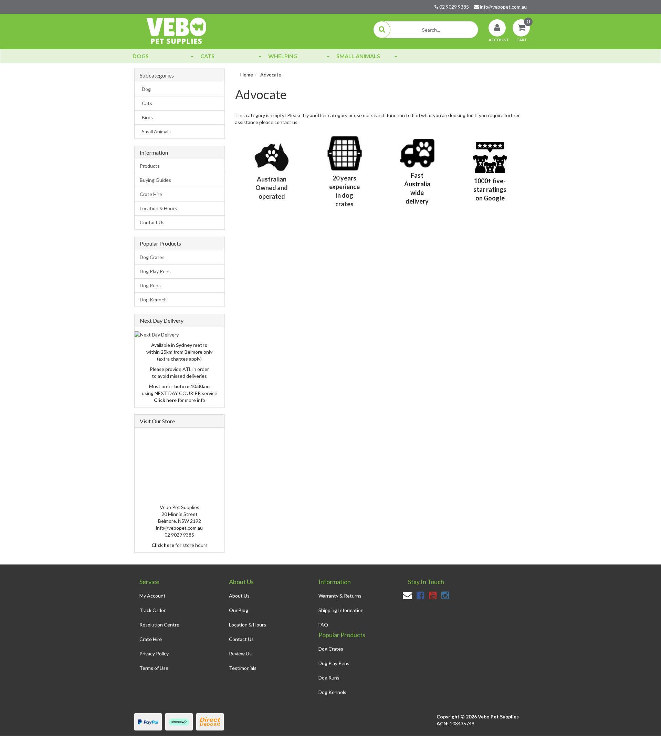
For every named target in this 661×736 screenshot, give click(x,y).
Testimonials (242, 668)
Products (150, 166)
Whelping (282, 56)
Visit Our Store (157, 421)
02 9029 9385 (453, 7)
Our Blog (238, 610)
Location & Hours (158, 208)
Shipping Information (341, 610)
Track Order (152, 610)
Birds (146, 117)
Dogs (141, 56)
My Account (152, 596)
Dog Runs (150, 285)
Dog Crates (152, 257)
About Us (239, 596)
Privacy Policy (154, 653)
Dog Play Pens (155, 271)
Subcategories (157, 75)
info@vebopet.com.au (503, 7)
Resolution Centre (159, 625)
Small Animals (358, 56)
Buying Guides (155, 180)
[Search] (381, 29)
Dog (145, 89)
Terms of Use (153, 668)
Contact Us (152, 222)
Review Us (240, 653)
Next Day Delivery (161, 320)
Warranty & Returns (339, 596)
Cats (207, 56)
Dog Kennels (154, 299)
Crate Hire (151, 194)
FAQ (323, 625)
